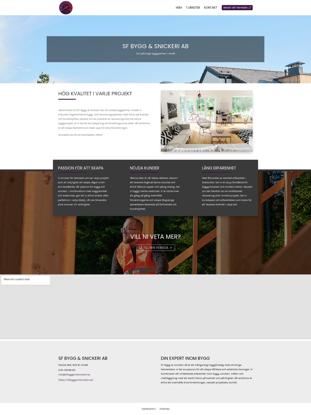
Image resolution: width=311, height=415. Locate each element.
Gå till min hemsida (153, 248)
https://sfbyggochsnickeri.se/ (75, 379)
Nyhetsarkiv (149, 408)
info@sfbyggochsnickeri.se (74, 374)
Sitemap (164, 408)
